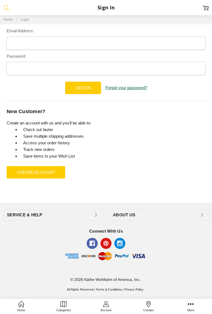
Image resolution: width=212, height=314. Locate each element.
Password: (16, 56)
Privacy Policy (134, 289)
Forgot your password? (126, 87)
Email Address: (20, 30)
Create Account (36, 172)
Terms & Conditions (109, 289)
